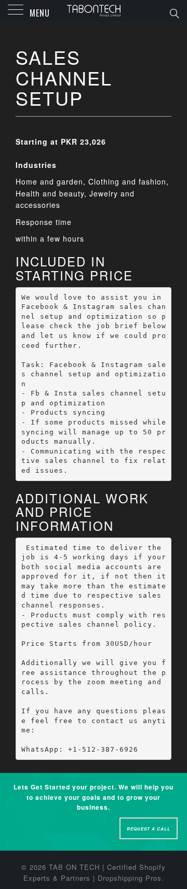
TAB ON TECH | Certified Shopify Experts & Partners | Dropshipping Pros (94, 872)
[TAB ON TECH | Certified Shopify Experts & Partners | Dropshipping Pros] (93, 10)
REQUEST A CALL (148, 828)
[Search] (173, 12)
